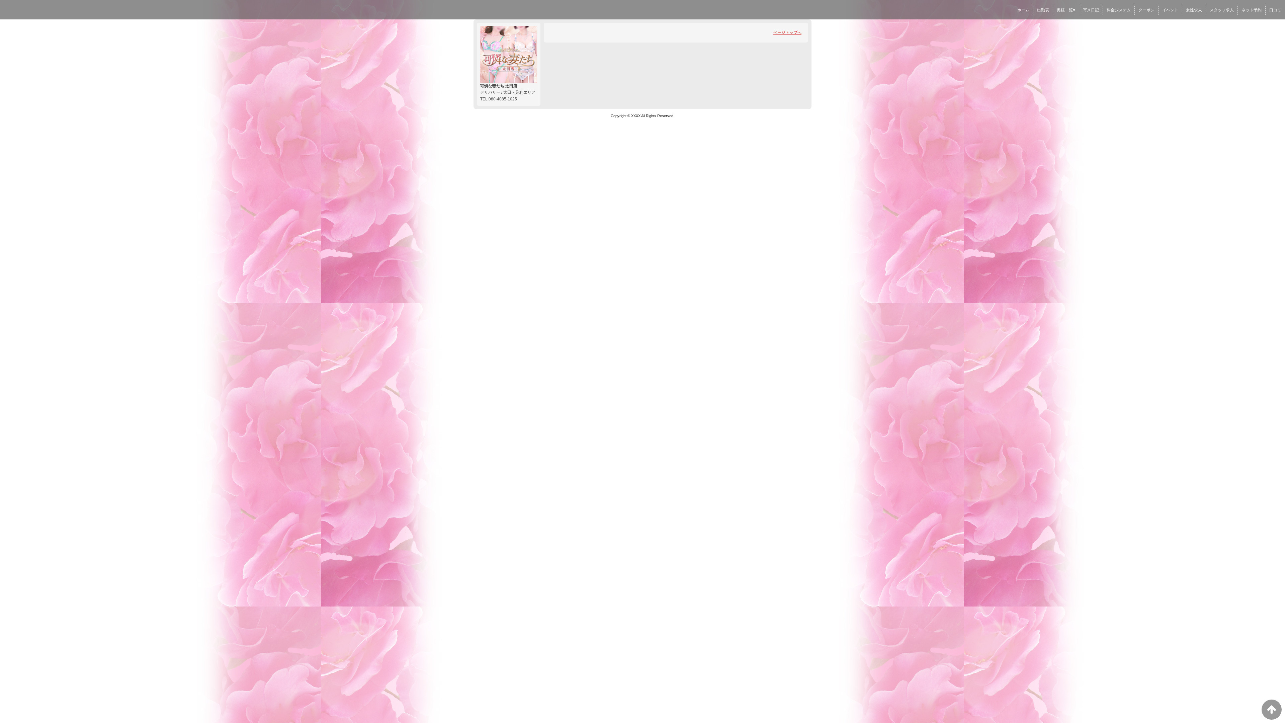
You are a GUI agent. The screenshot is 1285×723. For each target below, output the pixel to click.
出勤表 (1043, 10)
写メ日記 (1091, 10)
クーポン (1146, 10)
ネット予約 (1251, 10)
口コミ (1275, 10)
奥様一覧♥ (1066, 10)
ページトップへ (787, 32)
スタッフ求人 (1222, 10)
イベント (1170, 10)
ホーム (1023, 10)
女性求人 (1194, 10)
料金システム (1119, 10)
